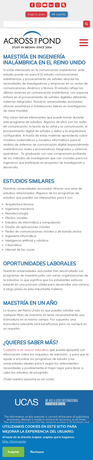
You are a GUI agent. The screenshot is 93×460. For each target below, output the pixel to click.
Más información (14, 441)
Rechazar (37, 452)
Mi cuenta (59, 14)
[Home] (32, 39)
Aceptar (13, 452)
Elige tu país (36, 14)
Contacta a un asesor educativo (26, 350)
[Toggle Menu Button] (84, 43)
